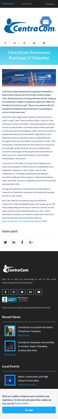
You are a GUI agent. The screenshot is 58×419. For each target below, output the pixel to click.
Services (6, 43)
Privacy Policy (21, 403)
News (36, 43)
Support (26, 43)
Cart (44, 43)
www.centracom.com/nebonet (16, 221)
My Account (16, 43)
